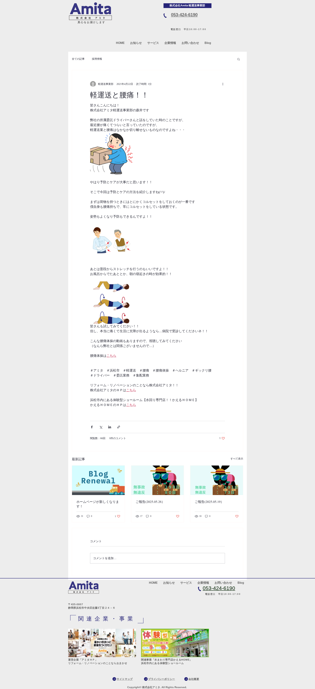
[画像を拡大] (111, 153)
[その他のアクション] (223, 84)
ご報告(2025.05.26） (150, 501)
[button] (238, 59)
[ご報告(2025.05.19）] (216, 480)
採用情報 (97, 58)
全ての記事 (78, 58)
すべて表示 (236, 458)
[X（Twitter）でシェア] (100, 427)
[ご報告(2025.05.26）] (157, 480)
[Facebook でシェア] (92, 427)
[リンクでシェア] (118, 427)
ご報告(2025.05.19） (209, 501)
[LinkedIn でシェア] (109, 427)
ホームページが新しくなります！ (97, 503)
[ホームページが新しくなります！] (98, 480)
